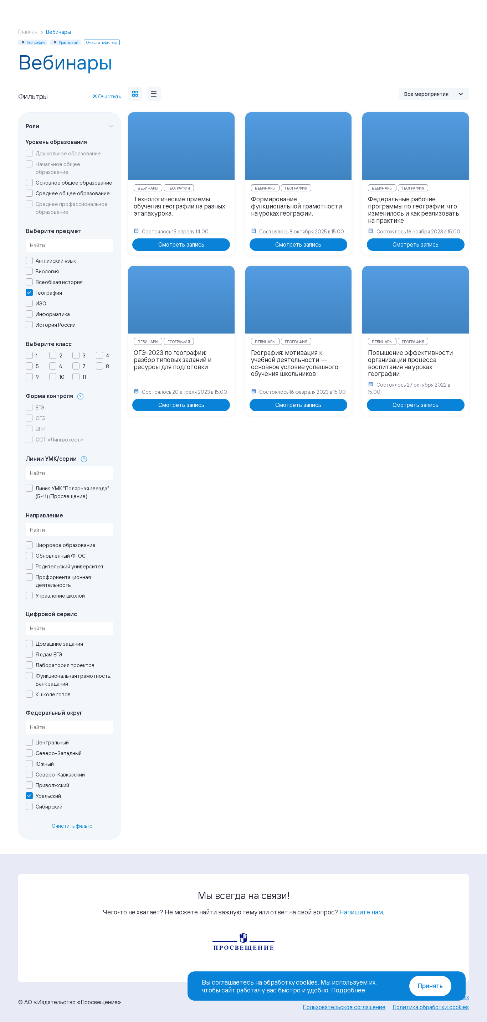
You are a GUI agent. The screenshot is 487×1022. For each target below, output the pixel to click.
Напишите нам (361, 912)
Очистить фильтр (72, 826)
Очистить (109, 96)
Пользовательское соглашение (344, 1007)
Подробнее (348, 990)
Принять (430, 986)
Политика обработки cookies (431, 1007)
